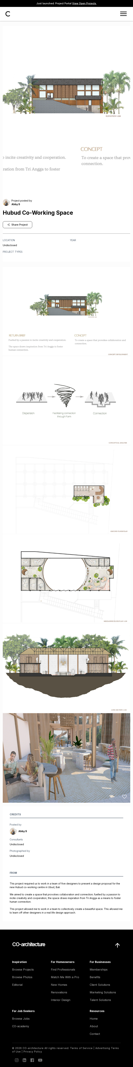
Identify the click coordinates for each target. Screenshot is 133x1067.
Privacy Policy (33, 1051)
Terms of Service (81, 1048)
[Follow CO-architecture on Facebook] (32, 1060)
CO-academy (20, 1026)
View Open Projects (84, 3)
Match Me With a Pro (65, 977)
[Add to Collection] (124, 349)
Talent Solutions (100, 1000)
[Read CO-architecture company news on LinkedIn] (24, 1060)
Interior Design (60, 1000)
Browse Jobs (21, 1018)
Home (94, 1018)
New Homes (59, 984)
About (94, 1026)
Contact (95, 1034)
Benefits (95, 977)
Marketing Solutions (103, 992)
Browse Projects (23, 969)
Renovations (59, 992)
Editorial (17, 984)
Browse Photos (22, 977)
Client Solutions (100, 984)
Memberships (99, 969)
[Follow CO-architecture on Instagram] (16, 1060)
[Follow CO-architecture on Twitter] (39, 1060)
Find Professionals (63, 969)
